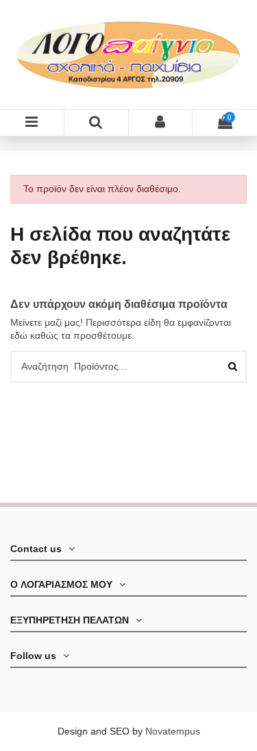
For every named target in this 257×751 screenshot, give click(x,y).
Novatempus (172, 731)
